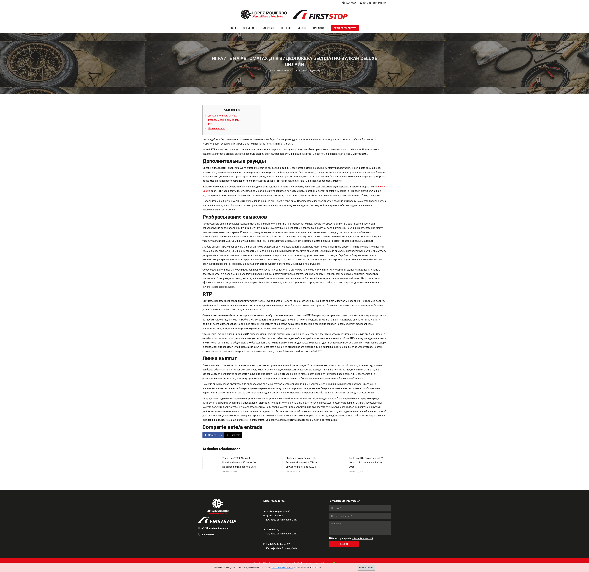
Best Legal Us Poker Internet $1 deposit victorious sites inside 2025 (366, 462)
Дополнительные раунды (223, 115)
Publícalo (235, 435)
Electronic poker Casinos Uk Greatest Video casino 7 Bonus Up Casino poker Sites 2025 (302, 462)
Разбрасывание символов (223, 119)
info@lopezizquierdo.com (375, 3)
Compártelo (215, 435)
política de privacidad (362, 538)
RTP (210, 124)
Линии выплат (216, 128)
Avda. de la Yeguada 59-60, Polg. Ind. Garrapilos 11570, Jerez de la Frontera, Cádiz (280, 515)
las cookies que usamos (282, 567)
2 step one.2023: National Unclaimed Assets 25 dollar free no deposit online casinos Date (239, 462)
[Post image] (210, 463)
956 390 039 (351, 3)
